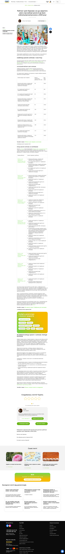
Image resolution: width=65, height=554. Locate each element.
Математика (29, 322)
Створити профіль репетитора (32, 479)
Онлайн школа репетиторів (54, 535)
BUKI (34, 304)
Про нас (20, 525)
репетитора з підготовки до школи (24, 384)
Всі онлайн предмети (53, 530)
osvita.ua (22, 148)
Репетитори (13, 1)
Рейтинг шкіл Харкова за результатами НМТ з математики (22, 177)
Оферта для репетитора (23, 535)
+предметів (39, 328)
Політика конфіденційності (23, 538)
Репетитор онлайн (53, 526)
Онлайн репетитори (20, 1)
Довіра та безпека (22, 543)
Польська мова (22, 328)
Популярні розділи (53, 533)
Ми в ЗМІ (20, 533)
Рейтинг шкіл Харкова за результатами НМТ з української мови (22, 161)
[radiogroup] (32, 399)
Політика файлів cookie (23, 540)
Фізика (28, 328)
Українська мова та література (25, 325)
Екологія (33, 328)
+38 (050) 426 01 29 (11, 530)
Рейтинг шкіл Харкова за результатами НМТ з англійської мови (22, 222)
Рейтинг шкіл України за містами (33, 141)
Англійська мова (22, 322)
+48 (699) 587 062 (11, 531)
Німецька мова (36, 325)
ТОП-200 (30, 69)
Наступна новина (41, 423)
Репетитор (51, 525)
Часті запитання (22, 530)
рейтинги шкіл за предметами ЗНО (40, 148)
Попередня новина (24, 423)
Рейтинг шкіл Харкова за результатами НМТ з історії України (22, 201)
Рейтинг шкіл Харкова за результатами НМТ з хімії (22, 280)
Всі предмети (52, 528)
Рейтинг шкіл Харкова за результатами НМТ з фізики (22, 255)
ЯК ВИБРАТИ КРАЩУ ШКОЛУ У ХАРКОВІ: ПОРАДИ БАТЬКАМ (8, 33)
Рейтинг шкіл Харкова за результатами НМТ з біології (22, 265)
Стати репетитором (32, 1)
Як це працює (21, 528)
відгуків (10, 545)
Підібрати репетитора (38, 418)
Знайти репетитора (24, 319)
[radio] (25, 398)
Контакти (20, 526)
